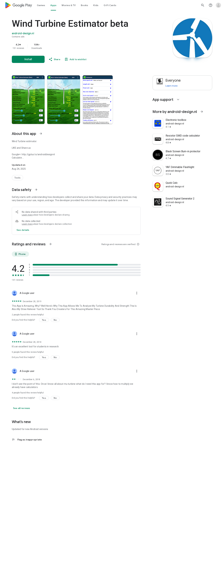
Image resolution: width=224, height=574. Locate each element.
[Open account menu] (218, 5)
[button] (28, 99)
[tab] (41, 5)
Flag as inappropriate (27, 439)
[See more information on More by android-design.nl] (202, 112)
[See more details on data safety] (23, 230)
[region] (77, 46)
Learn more (27, 215)
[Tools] (17, 177)
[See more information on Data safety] (36, 190)
